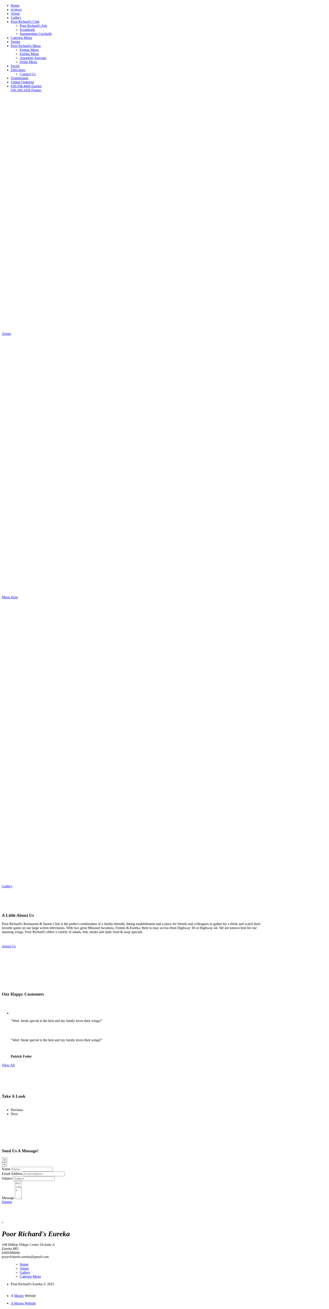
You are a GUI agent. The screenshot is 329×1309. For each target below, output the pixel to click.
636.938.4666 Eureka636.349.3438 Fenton (26, 88)
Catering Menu (21, 38)
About (15, 13)
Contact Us (28, 74)
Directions (18, 70)
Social (15, 66)
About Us (9, 946)
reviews (16, 9)
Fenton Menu (29, 50)
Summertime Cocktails (36, 34)
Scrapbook (27, 30)
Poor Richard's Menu (26, 46)
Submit (7, 1202)
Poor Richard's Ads (33, 26)
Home (15, 5)
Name (6, 1169)
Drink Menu (28, 62)
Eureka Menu (29, 54)
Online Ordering (22, 82)
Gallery (16, 17)
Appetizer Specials (33, 58)
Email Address (12, 1174)
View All (8, 1065)
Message (8, 1198)
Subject (7, 1178)
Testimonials (19, 78)
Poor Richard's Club (25, 22)
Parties (15, 42)
